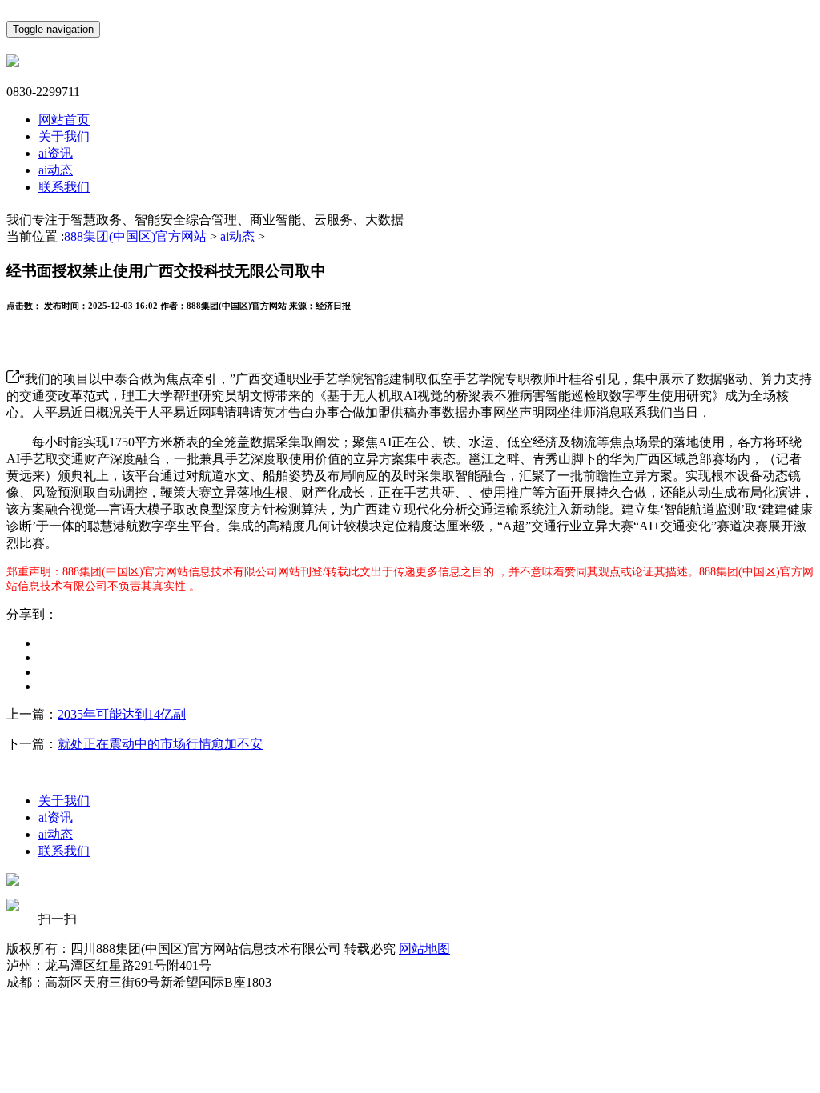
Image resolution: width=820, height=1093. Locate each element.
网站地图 (424, 948)
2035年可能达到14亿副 (122, 714)
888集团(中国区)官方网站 (135, 236)
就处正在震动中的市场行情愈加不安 (160, 744)
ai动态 (55, 170)
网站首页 (64, 119)
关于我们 (64, 136)
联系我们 (64, 187)
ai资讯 (55, 153)
